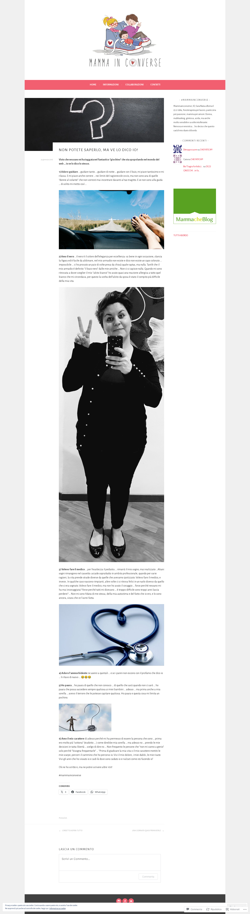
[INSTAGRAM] (119, 901)
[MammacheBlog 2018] (194, 223)
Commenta (148, 876)
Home (93, 85)
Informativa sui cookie (57, 908)
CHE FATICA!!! (206, 150)
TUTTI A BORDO (180, 235)
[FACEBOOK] (125, 901)
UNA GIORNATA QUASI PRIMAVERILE (146, 830)
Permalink (63, 818)
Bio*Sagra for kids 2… (193, 166)
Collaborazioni (134, 85)
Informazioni (111, 85)
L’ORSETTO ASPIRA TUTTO (72, 830)
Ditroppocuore (190, 150)
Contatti (155, 85)
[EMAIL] (131, 901)
